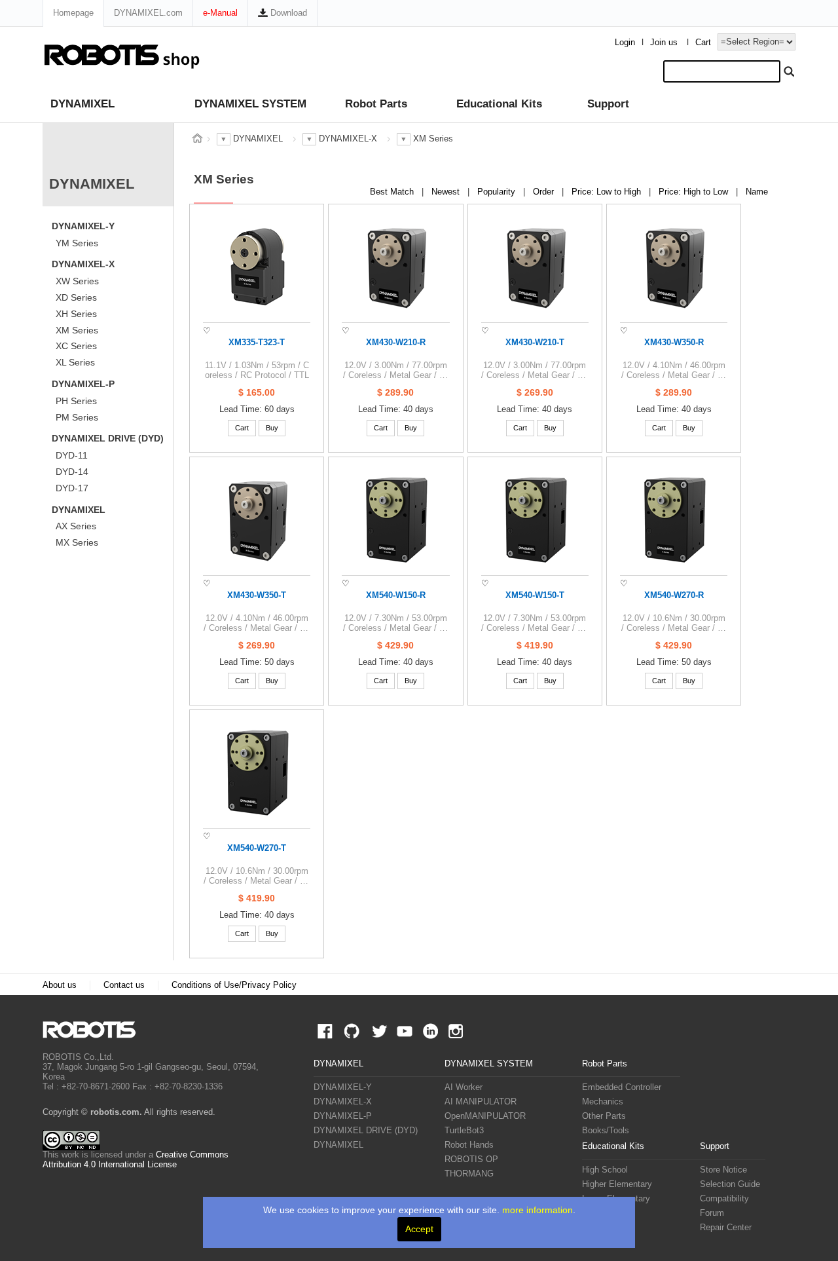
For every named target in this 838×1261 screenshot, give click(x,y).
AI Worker (464, 1087)
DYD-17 (72, 488)
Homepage (73, 13)
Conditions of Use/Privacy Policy (234, 985)
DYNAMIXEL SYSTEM (250, 104)
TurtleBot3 (464, 1130)
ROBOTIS (95, 1030)
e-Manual (220, 13)
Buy (272, 428)
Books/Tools (605, 1130)
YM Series (77, 243)
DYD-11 (72, 455)
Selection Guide (730, 1184)
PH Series (76, 401)
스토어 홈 (197, 138)
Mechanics (602, 1101)
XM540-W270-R (674, 595)
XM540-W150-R (396, 595)
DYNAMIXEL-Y (83, 226)
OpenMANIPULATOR (485, 1116)
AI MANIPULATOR (481, 1101)
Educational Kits (499, 104)
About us (60, 985)
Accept (419, 1229)
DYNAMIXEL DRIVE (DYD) (108, 438)
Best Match (393, 192)
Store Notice (723, 1170)
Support (608, 104)
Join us (664, 42)
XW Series (77, 281)
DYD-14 (72, 471)
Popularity (497, 192)
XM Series (77, 330)
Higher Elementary (617, 1184)
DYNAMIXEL (82, 104)
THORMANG (469, 1173)
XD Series (76, 297)
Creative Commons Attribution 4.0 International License (135, 1159)
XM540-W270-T (256, 848)
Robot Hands (469, 1145)
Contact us (124, 985)
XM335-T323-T (256, 342)
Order (544, 192)
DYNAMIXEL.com (148, 13)
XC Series (76, 346)
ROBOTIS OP (471, 1159)
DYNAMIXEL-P (83, 384)
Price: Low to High (608, 192)
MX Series (77, 542)
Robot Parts (376, 104)
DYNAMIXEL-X (83, 264)
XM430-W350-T (256, 595)
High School (605, 1170)
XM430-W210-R (396, 342)
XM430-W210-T (534, 342)
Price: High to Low (695, 192)
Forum (712, 1213)
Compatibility (724, 1198)
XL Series (75, 362)
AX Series (76, 526)
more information (537, 1210)
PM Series (77, 417)
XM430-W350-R (674, 342)
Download (287, 13)
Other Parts (604, 1116)
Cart (703, 42)
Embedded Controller (621, 1087)
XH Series (76, 314)
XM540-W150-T (534, 595)
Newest (446, 192)
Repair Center (726, 1227)
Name (757, 192)
